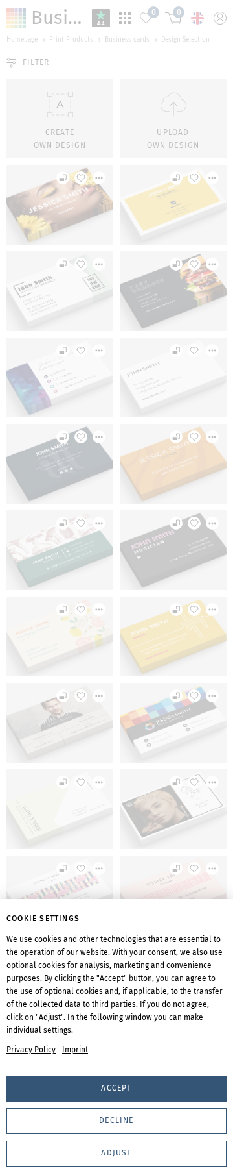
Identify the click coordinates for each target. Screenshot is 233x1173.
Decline (116, 1120)
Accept (116, 1088)
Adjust (116, 1152)
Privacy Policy (31, 1049)
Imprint (75, 1049)
